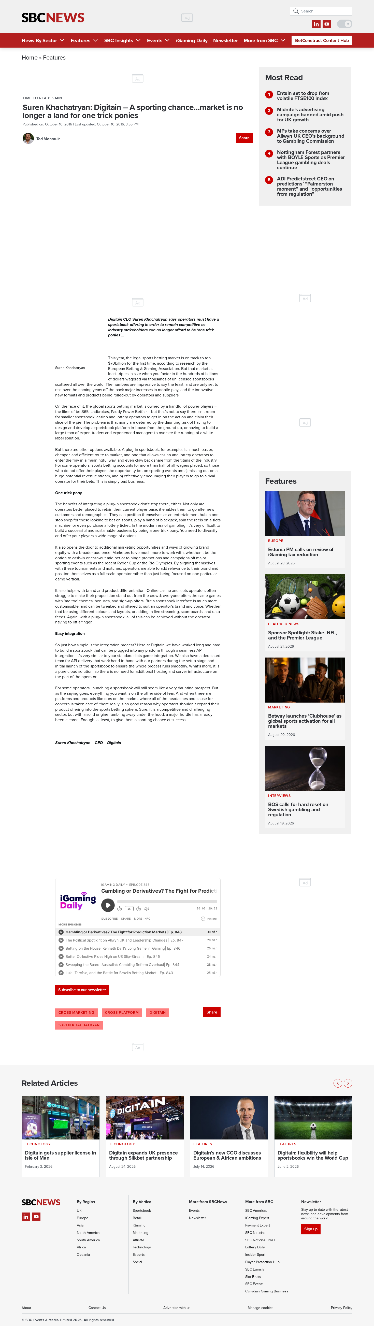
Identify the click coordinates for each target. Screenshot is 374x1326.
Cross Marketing (76, 1012)
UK (79, 1210)
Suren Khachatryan (79, 1025)
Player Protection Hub (262, 1262)
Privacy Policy (341, 1307)
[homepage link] (53, 18)
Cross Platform (122, 1012)
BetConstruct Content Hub (322, 40)
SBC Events (254, 1284)
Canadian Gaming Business (266, 1291)
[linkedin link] (316, 24)
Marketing (140, 1232)
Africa (81, 1247)
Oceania (83, 1254)
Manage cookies (261, 1307)
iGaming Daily (191, 40)
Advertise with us (177, 1307)
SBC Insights (118, 40)
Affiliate (138, 1240)
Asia (80, 1225)
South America (88, 1240)
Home (30, 57)
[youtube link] (327, 24)
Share (244, 138)
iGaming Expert (257, 1218)
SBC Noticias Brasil (260, 1240)
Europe (82, 1218)
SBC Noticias (255, 1232)
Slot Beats (253, 1276)
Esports (139, 1254)
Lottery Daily (255, 1247)
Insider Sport (255, 1254)
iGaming (139, 1225)
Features (81, 40)
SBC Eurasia (254, 1269)
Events (155, 40)
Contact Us (97, 1307)
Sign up (310, 1229)
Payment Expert (257, 1225)
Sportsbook (142, 1210)
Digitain (158, 1012)
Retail (137, 1218)
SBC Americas (256, 1210)
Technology (142, 1247)
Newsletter (225, 40)
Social (137, 1262)
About (26, 1307)
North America (88, 1232)
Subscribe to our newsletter (82, 990)
